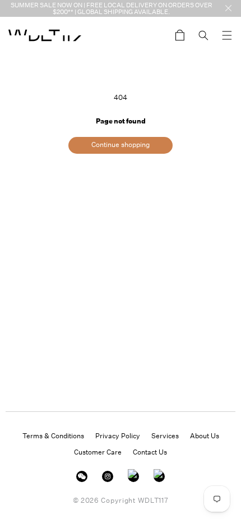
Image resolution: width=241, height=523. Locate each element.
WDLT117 (153, 500)
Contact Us (150, 452)
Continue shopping (120, 144)
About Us (204, 436)
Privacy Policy (117, 436)
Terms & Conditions (53, 436)
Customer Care (98, 452)
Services (165, 436)
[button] (227, 35)
